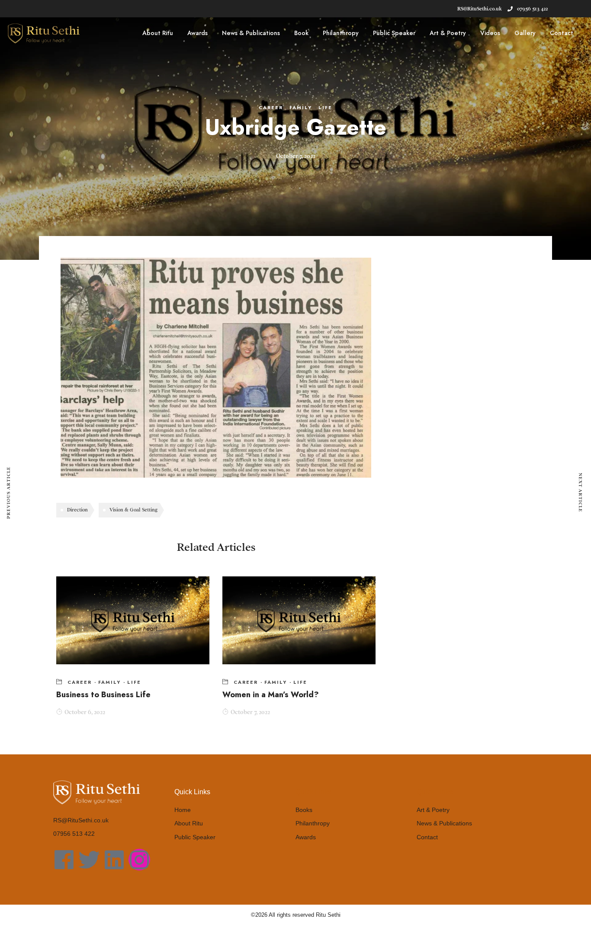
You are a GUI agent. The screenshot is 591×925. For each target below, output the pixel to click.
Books (304, 809)
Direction (77, 509)
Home (182, 809)
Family (300, 107)
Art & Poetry (448, 33)
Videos (490, 33)
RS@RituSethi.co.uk (81, 820)
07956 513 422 (532, 8)
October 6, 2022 (84, 712)
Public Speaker (394, 33)
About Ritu (157, 33)
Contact (561, 33)
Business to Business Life (103, 694)
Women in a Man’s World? (270, 694)
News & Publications (251, 33)
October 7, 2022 (250, 712)
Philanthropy (341, 33)
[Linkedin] (114, 859)
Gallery (525, 33)
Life (325, 107)
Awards (197, 33)
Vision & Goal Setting (133, 509)
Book (301, 33)
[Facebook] (64, 859)
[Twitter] (89, 859)
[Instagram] (139, 859)
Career (271, 107)
